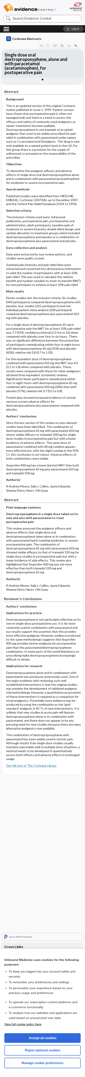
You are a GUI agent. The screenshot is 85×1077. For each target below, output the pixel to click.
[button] (73, 29)
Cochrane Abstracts (26, 39)
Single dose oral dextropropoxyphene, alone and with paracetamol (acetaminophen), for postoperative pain (36, 63)
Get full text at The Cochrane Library (31, 765)
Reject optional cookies (42, 1050)
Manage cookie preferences (42, 1063)
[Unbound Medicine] (76, 6)
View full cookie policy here (22, 1024)
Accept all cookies (42, 1038)
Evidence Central (29, 7)
